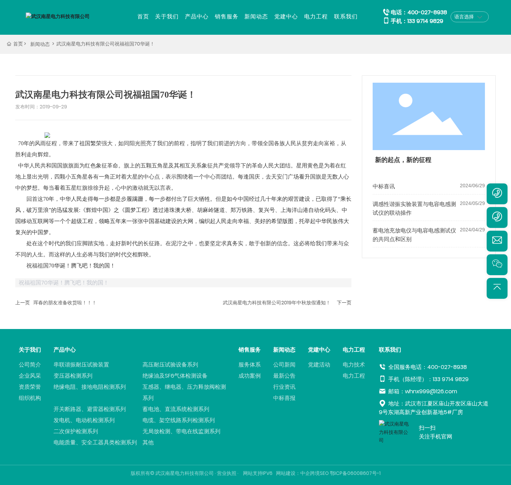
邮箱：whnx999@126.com (422, 391)
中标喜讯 (384, 186)
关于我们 (167, 16)
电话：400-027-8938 (419, 12)
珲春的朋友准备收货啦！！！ (65, 302)
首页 (143, 16)
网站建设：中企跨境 (298, 473)
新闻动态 (256, 16)
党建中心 (286, 16)
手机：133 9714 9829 (417, 21)
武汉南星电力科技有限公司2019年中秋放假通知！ (277, 302)
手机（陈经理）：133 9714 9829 (428, 379)
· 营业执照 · (227, 473)
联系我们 (346, 16)
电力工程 (316, 16)
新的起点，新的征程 (403, 159)
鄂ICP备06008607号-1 (355, 473)
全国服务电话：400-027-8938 (427, 367)
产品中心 (197, 16)
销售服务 (226, 16)
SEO (324, 473)
